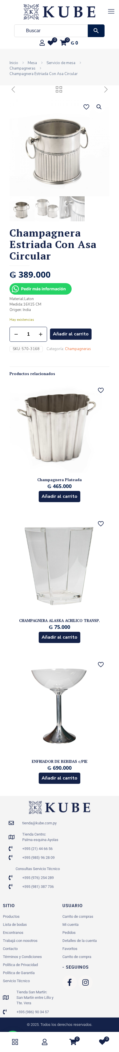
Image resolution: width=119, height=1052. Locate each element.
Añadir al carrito (71, 334)
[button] (99, 107)
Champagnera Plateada (59, 479)
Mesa (32, 63)
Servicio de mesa (61, 63)
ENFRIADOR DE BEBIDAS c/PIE (60, 761)
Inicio (14, 63)
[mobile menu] (111, 11)
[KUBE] (59, 11)
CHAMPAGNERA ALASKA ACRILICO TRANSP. (59, 620)
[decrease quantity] (16, 334)
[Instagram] (85, 982)
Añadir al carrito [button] (59, 496)
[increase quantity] (41, 334)
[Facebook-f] (69, 982)
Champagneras (23, 68)
